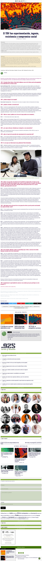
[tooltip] (5, 303)
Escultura (32, 515)
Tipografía (20, 518)
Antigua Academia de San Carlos (15, 306)
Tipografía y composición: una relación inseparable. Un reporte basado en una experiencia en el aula (17, 380)
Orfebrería (28, 517)
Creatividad (5, 515)
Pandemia (33, 517)
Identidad (7, 517)
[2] (1, 294)
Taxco (15, 518)
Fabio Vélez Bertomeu (31, 456)
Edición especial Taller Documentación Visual (19, 327)
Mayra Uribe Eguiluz (4, 456)
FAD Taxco (34, 515)
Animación (8, 513)
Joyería (15, 517)
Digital (14, 515)
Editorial (23, 515)
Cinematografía (34, 513)
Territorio (17, 518)
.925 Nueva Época (5, 306)
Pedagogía (36, 517)
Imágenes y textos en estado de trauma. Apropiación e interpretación (20, 472)
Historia (4, 517)
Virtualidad (27, 518)
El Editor (24, 38)
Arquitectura (15, 513)
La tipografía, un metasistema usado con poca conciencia (11, 359)
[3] (27, 146)
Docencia (20, 515)
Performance (2, 518)
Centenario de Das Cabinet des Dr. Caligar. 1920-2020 (7, 471)
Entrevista (29, 515)
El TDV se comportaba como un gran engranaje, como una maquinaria (20, 460)
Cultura (8, 515)
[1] (10, 90)
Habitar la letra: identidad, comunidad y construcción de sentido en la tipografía (15, 369)
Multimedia (20, 517)
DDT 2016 (10, 515)
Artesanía (29, 513)
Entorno (26, 515)
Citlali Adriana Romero (4, 472)
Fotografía (38, 515)
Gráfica (1, 517)
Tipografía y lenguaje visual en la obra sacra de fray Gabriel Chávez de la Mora (14, 366)
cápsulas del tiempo (28, 306)
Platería (8, 518)
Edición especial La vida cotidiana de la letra (9, 355)
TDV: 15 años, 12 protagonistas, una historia (35, 327)
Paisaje (31, 517)
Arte (22, 306)
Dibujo (12, 515)
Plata (6, 518)
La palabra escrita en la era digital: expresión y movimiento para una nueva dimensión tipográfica (17, 384)
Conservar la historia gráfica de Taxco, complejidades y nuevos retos (7, 454)
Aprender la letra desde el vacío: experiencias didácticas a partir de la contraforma (15, 376)
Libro (17, 517)
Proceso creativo (12, 518)
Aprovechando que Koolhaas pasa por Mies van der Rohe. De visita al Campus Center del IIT (34, 454)
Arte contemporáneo (24, 513)
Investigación (11, 517)
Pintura (5, 518)
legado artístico (36, 306)
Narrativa (24, 517)
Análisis (11, 513)
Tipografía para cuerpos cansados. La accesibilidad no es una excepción (13, 373)
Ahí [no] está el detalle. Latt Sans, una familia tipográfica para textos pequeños (14, 362)
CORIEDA (2, 515)
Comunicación (39, 513)
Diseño (16, 515)
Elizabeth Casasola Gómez (19, 475)
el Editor (16, 462)
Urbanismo (24, 518)
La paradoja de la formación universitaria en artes (7, 327)
